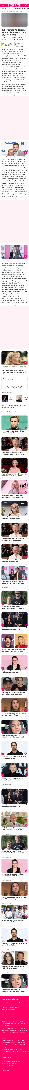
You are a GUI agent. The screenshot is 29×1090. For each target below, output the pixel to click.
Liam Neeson (19, 56)
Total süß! (10, 380)
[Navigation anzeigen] (2, 5)
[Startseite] (14, 5)
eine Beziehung (6, 161)
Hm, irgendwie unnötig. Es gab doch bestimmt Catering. (16, 387)
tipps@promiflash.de (11, 407)
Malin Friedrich (17, 37)
